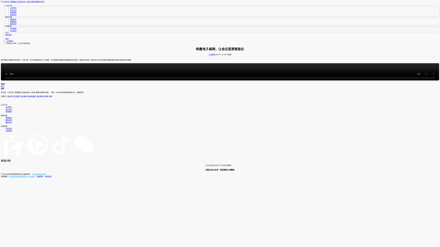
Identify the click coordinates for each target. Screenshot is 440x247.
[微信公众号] (84, 156)
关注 (2, 86)
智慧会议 (13, 19)
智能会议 (9, 122)
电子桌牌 (16, 96)
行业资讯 (13, 31)
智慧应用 (13, 24)
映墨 (50, 96)
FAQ (7, 33)
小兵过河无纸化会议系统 (17, 176)
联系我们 (13, 15)
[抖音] (61, 156)
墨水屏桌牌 (32, 96)
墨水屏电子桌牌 (42, 96)
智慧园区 (13, 22)
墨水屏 (9, 96)
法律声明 (40, 176)
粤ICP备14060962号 (39, 174)
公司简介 (13, 8)
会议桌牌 (23, 96)
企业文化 (13, 10)
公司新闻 (13, 28)
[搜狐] (37, 156)
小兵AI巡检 (30, 176)
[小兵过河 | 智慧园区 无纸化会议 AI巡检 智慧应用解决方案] (22, 2)
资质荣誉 (13, 12)
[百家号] (13, 156)
